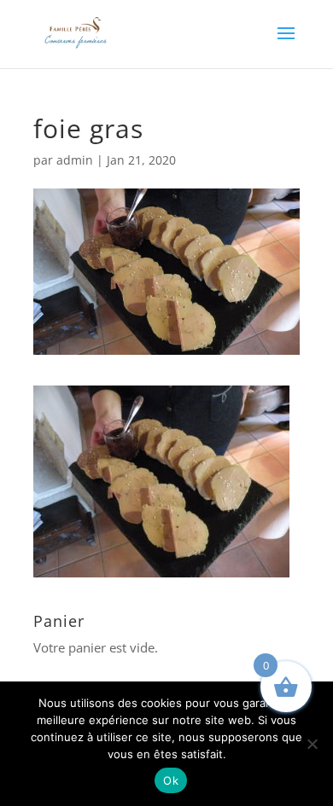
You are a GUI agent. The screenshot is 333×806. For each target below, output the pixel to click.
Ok (170, 780)
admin (74, 160)
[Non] (311, 743)
